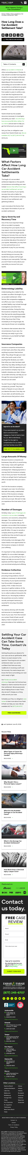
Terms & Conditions (13, 1124)
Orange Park (7, 1097)
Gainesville (8, 1059)
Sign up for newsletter (12, 961)
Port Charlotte (8, 1102)
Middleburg (7, 1095)
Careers (14, 1122)
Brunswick (21, 1093)
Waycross (21, 1100)
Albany (20, 1086)
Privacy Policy (12, 966)
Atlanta (20, 1090)
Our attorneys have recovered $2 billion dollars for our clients (13, 121)
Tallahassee (7, 1107)
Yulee (5, 1112)
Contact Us (14, 1120)
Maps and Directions (11, 1019)
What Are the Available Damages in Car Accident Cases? (13, 812)
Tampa (7, 1034)
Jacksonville (9, 1010)
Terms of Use (18, 965)
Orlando (7, 1022)
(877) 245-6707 (17, 706)
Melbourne (7, 1093)
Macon (7, 1071)
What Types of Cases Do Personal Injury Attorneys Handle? (13, 753)
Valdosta (20, 1097)
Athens (20, 1088)
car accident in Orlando (13, 70)
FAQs (7, 14)
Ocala (5, 1100)
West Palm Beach (9, 1109)
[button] (25, 3)
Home (3, 14)
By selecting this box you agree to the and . (13, 965)
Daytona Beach (8, 1086)
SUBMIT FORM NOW (14, 971)
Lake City (6, 1090)
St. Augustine (8, 1104)
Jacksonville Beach (9, 1088)
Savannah (21, 1095)
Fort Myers (9, 1047)
